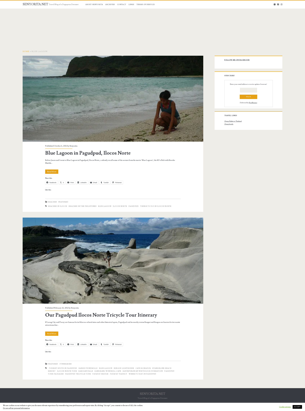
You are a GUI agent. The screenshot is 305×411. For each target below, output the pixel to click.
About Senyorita (94, 4)
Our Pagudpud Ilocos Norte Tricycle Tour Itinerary (113, 261)
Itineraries (66, 364)
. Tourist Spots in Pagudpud (62, 368)
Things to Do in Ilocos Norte (155, 206)
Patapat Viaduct (118, 374)
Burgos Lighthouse (124, 368)
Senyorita (73, 146)
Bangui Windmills (88, 368)
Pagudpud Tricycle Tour (78, 374)
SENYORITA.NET (35, 4)
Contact (121, 4)
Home (26, 51)
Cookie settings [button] (285, 407)
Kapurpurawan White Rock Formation (143, 371)
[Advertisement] (152, 26)
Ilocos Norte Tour (67, 371)
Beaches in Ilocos (57, 206)
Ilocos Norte (120, 206)
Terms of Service (146, 4)
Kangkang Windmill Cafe (108, 371)
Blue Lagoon (104, 206)
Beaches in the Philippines (83, 206)
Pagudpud (134, 206)
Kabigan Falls (86, 371)
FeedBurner (253, 103)
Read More (52, 172)
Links (131, 4)
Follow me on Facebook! (237, 60)
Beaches (52, 202)
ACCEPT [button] (297, 407)
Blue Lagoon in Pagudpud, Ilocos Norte (113, 99)
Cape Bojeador (143, 368)
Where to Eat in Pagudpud (142, 374)
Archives (110, 4)
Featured (63, 202)
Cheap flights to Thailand (233, 121)
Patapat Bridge (100, 374)
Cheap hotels (228, 124)
